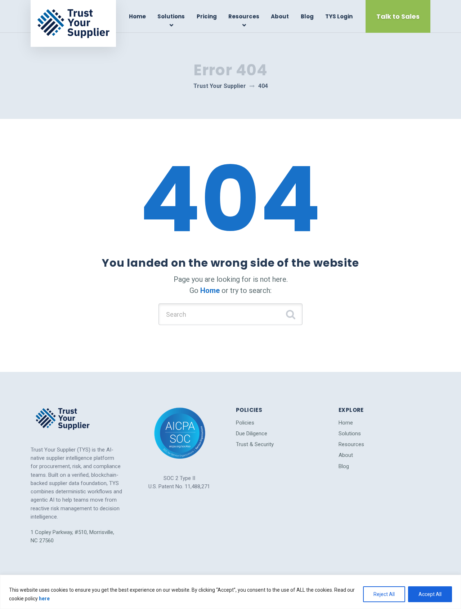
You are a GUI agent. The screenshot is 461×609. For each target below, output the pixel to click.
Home (137, 16)
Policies (245, 422)
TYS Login (339, 16)
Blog (307, 16)
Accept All (430, 594)
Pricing (207, 16)
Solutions (171, 16)
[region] (230, 592)
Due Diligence (251, 433)
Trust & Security (255, 444)
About (280, 16)
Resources (243, 16)
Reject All (384, 594)
